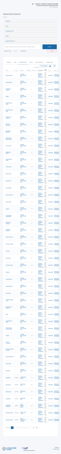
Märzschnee (8, 391)
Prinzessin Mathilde (8, 230)
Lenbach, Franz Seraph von (23, 75)
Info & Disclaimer (53, 7)
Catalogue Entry (9, 31)
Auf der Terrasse (9, 419)
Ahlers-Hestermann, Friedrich (23, 420)
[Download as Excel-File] (50, 66)
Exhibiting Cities (49, 62)
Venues (31, 62)
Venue (7, 36)
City (49, 70)
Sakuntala (8, 370)
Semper (7, 335)
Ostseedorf (8, 398)
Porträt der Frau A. (10, 412)
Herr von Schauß (9, 244)
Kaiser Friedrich (9, 75)
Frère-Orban (8, 201)
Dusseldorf (50, 75)
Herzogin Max (9, 279)
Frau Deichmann (9, 265)
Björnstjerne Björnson (8, 131)
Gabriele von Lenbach (8, 117)
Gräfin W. (8, 272)
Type (16, 70)
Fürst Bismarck (9, 82)
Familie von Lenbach (8, 223)
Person (22, 70)
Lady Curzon (8, 145)
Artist (6, 26)
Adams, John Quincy (23, 413)
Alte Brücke (8, 384)
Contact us (56, 447)
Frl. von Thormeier (8, 342)
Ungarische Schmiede (8, 406)
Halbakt (7, 208)
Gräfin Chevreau (9, 237)
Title (7, 70)
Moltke (7, 96)
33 (33, 427)
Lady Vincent (8, 166)
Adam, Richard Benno (22, 405)
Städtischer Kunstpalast (56, 75)
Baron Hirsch (8, 173)
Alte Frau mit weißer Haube (9, 138)
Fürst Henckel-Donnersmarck (9, 328)
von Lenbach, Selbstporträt (9, 216)
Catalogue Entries (23, 62)
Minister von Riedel (8, 153)
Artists (15, 62)
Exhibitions (8, 62)
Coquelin (8, 251)
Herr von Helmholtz (8, 124)
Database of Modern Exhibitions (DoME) (46, 4)
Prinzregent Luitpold (8, 89)
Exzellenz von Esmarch (9, 307)
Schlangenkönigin (10, 356)
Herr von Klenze (9, 194)
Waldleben (8, 377)
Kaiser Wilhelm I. (9, 286)
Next (37, 427)
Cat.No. (33, 70)
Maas (7, 314)
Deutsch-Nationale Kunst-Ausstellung (40, 75)
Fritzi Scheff (8, 363)
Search (49, 46)
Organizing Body (9, 41)
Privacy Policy (56, 449)
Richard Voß (8, 180)
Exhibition (7, 21)
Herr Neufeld (8, 187)
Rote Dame (8, 293)
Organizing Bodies (39, 62)
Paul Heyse (8, 258)
